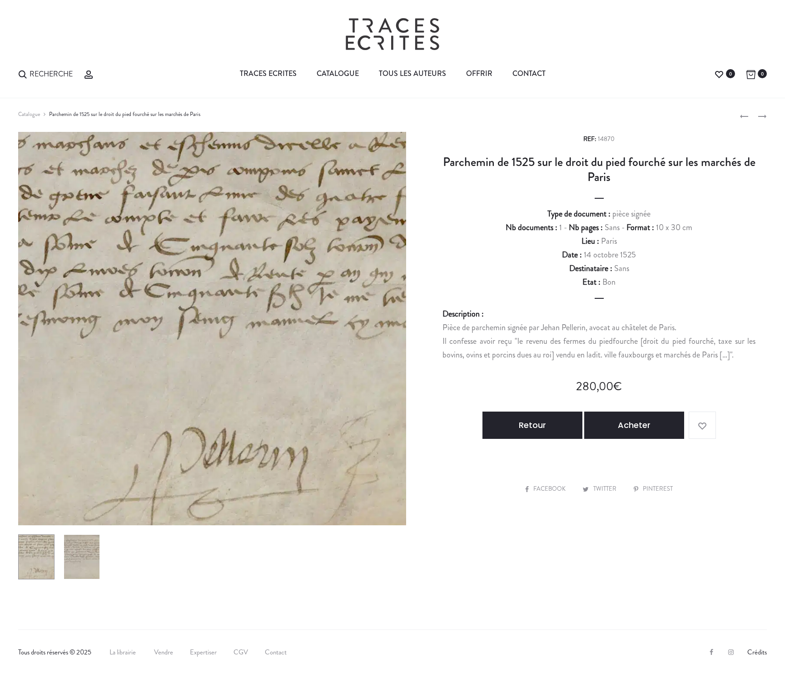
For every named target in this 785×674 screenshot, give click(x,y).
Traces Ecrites (268, 73)
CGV (241, 652)
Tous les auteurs (412, 73)
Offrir (479, 73)
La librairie (123, 652)
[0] (719, 73)
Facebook (550, 488)
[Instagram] (731, 652)
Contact (529, 73)
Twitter (605, 488)
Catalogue (338, 73)
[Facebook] (711, 652)
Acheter (634, 425)
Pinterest (658, 488)
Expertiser (203, 652)
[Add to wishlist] (702, 425)
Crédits (757, 652)
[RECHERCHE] (22, 73)
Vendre (163, 652)
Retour (532, 425)
